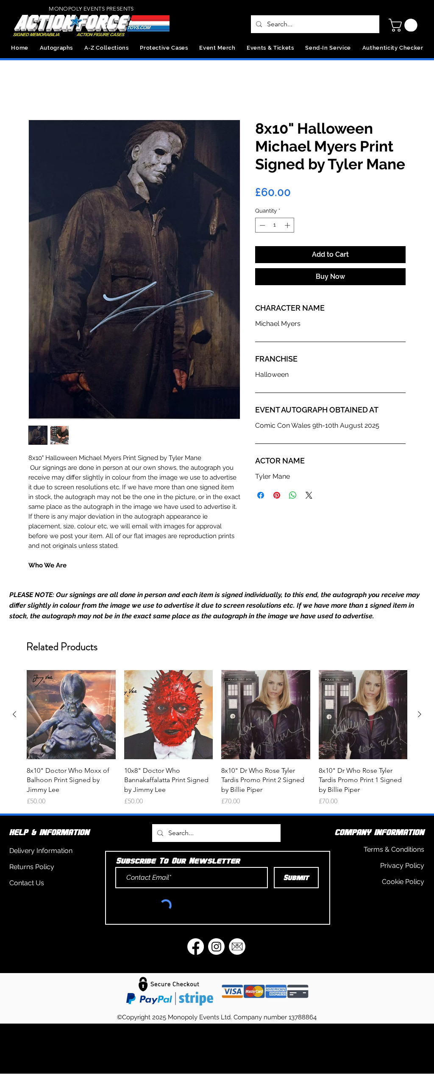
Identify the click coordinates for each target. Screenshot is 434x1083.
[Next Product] (420, 726)
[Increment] (288, 227)
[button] (404, 25)
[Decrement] (261, 227)
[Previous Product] (14, 726)
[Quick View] (71, 726)
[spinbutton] (275, 227)
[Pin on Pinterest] (277, 497)
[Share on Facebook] (261, 497)
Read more (43, 576)
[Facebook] (195, 957)
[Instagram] (216, 957)
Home (37, 91)
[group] (217, 749)
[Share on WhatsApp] (293, 497)
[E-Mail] (237, 957)
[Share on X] (309, 497)
